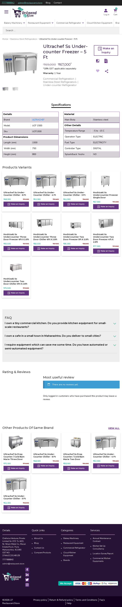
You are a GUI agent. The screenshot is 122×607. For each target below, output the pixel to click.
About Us (38, 538)
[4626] (98, 61)
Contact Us (39, 548)
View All (114, 428)
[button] (6, 12)
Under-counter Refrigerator (60, 85)
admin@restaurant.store (30, 2)
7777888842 (8, 2)
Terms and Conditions (86, 599)
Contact (58, 2)
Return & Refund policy (61, 599)
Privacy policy (40, 599)
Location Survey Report (103, 553)
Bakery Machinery (13, 22)
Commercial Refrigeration (58, 78)
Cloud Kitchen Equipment (99, 22)
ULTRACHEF (38, 119)
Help (69, 603)
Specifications (61, 105)
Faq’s (102, 599)
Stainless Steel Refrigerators (23, 39)
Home (5, 39)
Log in (106, 14)
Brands (66, 560)
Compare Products (42, 552)
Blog (48, 2)
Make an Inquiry (108, 50)
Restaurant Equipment (39, 22)
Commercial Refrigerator (68, 22)
